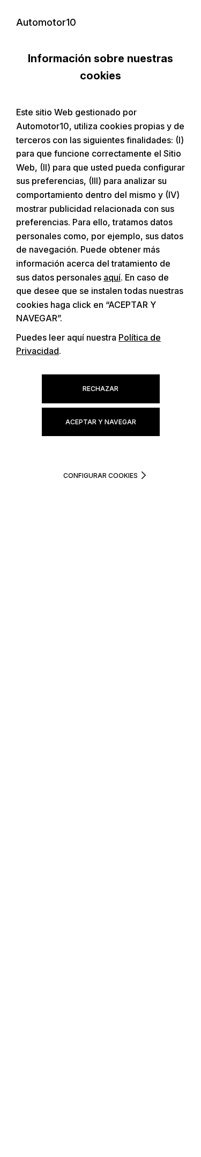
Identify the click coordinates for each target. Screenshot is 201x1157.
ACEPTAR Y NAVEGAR (100, 422)
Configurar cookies (100, 475)
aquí (112, 277)
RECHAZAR (100, 389)
